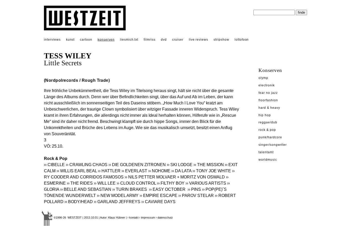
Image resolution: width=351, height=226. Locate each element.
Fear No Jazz (268, 92)
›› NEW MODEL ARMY (117, 195)
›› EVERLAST (134, 171)
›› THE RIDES (80, 183)
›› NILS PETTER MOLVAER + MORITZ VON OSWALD (175, 177)
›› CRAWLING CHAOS (86, 164)
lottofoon (242, 39)
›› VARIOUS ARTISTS (206, 183)
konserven (106, 39)
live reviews (198, 39)
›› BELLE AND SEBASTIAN (85, 189)
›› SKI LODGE (179, 164)
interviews (52, 39)
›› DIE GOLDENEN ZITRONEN (137, 164)
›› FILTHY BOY (170, 183)
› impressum (147, 217)
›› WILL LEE (105, 183)
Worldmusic (267, 159)
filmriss (149, 39)
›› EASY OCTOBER (168, 189)
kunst (70, 39)
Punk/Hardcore (270, 137)
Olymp (263, 77)
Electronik (266, 85)
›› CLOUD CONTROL (136, 183)
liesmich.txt (129, 39)
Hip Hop (264, 115)
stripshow (221, 39)
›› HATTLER (109, 171)
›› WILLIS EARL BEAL (77, 171)
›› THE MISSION (208, 164)
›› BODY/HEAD (78, 202)
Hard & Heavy (269, 107)
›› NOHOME (159, 171)
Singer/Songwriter (272, 144)
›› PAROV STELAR (196, 195)
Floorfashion (268, 100)
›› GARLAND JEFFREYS (117, 202)
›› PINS (194, 189)
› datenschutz (164, 217)
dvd (164, 39)
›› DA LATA (181, 171)
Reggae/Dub (267, 122)
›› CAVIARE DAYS (158, 202)
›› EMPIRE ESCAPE (158, 195)
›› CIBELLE (54, 164)
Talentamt (266, 152)
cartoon (86, 39)
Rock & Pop (267, 129)
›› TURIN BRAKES (130, 189)
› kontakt (132, 217)
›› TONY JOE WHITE (211, 171)
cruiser (177, 39)
